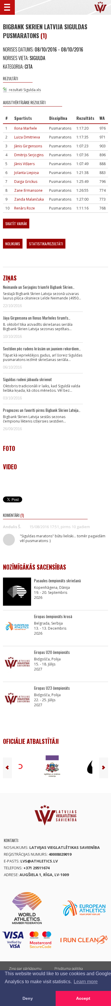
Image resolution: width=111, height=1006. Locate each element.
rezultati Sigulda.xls (25, 89)
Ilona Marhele (25, 128)
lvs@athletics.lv (39, 861)
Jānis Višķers (24, 163)
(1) (44, 35)
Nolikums (12, 243)
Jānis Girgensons (28, 146)
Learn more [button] (86, 981)
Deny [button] (27, 998)
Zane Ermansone (28, 190)
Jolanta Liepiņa (26, 172)
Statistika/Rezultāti (46, 243)
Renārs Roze (24, 208)
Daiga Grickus (25, 181)
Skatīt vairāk (16, 223)
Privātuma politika (68, 968)
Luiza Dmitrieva (27, 137)
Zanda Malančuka (29, 199)
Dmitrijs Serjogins (29, 154)
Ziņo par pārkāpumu (25, 968)
